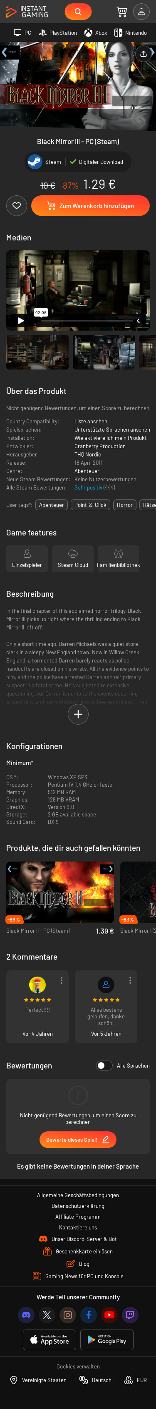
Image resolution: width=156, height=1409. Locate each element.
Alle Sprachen (133, 1065)
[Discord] (26, 1315)
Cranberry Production (100, 446)
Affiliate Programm (78, 1216)
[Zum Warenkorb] (121, 11)
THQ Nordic (87, 454)
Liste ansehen (90, 421)
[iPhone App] (49, 1340)
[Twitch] (130, 1315)
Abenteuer (86, 471)
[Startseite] (27, 12)
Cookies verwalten (78, 1366)
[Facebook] (88, 1315)
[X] (47, 1315)
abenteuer (51, 505)
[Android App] (107, 1340)
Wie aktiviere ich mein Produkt (110, 437)
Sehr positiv (89, 487)
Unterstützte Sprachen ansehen (112, 429)
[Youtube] (109, 1315)
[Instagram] (67, 1315)
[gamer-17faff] (106, 985)
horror (125, 505)
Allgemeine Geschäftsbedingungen (78, 1195)
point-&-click (90, 505)
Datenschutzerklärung (78, 1206)
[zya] (37, 985)
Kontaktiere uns (78, 1227)
